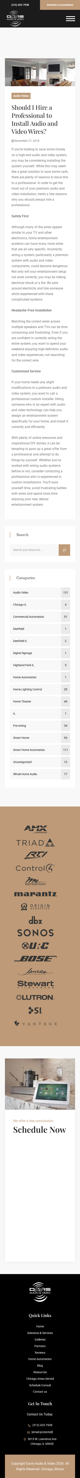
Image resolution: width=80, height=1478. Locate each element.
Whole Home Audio (25, 774)
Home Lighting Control (27, 689)
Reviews (40, 1352)
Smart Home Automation (29, 750)
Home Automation (25, 677)
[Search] (64, 550)
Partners (40, 1346)
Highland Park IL (23, 665)
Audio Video (21, 95)
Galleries (40, 1339)
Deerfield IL (20, 641)
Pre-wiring (19, 725)
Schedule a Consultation (60, 4)
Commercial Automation (28, 616)
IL (14, 713)
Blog (40, 1365)
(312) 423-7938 (20, 4)
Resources (40, 1372)
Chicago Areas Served (40, 1378)
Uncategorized (22, 762)
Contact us (40, 1391)
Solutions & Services (40, 1333)
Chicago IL (20, 604)
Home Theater (22, 701)
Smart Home (21, 737)
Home (40, 1326)
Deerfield (18, 628)
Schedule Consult (40, 1385)
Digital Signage (22, 653)
